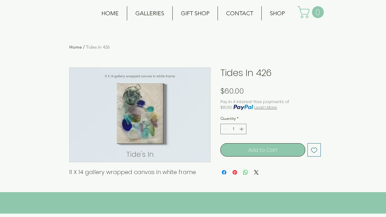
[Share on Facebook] (224, 172)
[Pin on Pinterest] (234, 172)
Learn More (265, 107)
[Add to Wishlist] (314, 150)
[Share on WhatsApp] (245, 172)
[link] (312, 12)
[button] (149, 13)
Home (75, 47)
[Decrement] (224, 129)
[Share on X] (256, 172)
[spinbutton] (233, 129)
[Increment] (242, 129)
